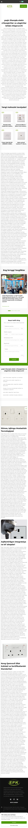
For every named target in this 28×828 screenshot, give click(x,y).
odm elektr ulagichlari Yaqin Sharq (11, 392)
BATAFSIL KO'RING (7, 117)
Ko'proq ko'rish (5, 306)
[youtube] (11, 799)
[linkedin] (17, 799)
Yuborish (14, 359)
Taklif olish (23, 6)
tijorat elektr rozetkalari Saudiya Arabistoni (13, 395)
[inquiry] (26, 408)
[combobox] (7, 334)
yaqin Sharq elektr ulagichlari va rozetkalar (13, 377)
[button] (9, 310)
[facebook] (14, 799)
